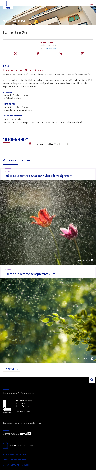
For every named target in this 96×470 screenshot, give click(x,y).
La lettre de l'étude (48, 42)
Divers (8, 171)
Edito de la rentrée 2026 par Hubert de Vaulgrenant (39, 176)
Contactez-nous (23, 411)
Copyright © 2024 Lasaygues (16, 465)
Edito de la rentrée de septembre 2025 (31, 274)
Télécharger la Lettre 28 (44, 144)
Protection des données (14, 460)
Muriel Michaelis (49, 49)
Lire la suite (83, 261)
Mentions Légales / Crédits (16, 455)
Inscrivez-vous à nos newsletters (22, 423)
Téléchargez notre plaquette (21, 445)
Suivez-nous (10, 434)
